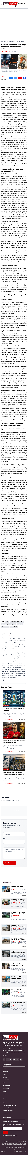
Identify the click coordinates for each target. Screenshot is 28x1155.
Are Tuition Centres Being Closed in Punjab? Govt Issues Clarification (17, 965)
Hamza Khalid (16, 915)
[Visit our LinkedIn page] (21, 1059)
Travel (4, 1094)
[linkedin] (3, 680)
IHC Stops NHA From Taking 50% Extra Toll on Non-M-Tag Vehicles (18, 1004)
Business (5, 1077)
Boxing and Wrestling (14, 621)
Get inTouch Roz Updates (9, 1105)
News (4, 1068)
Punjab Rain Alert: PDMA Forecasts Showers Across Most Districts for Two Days (18, 952)
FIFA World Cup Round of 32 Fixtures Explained (13, 709)
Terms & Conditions (8, 1110)
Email (5, 838)
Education (5, 1071)
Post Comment (9, 862)
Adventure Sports (5, 626)
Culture (4, 1091)
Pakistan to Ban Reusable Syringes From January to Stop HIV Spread (17, 901)
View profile (12, 636)
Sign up (5, 1132)
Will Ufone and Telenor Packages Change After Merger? (17, 978)
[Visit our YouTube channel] (14, 1059)
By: (8, 719)
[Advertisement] (14, 24)
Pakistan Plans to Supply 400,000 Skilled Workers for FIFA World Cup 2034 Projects (13, 773)
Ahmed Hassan (6, 51)
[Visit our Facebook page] (4, 1059)
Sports (6, 41)
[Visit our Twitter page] (10, 1059)
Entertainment (6, 1085)
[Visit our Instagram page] (7, 1059)
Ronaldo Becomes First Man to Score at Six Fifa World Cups (14, 741)
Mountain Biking (5, 624)
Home (2, 41)
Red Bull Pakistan (14, 626)
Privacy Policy (6, 1108)
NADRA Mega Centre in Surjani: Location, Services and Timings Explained (18, 939)
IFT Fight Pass (12, 624)
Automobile (6, 1088)
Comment (6, 846)
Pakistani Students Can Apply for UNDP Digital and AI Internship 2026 (18, 888)
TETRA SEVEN (19, 1151)
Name (5, 831)
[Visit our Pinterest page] (17, 1059)
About (4, 1103)
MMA (22, 621)
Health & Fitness (7, 1080)
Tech (4, 1083)
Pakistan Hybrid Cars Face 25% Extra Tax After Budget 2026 (18, 914)
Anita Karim (20, 624)
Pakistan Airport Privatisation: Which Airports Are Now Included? (18, 927)
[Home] (12, 4)
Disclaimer (5, 1113)
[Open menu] (1, 4)
